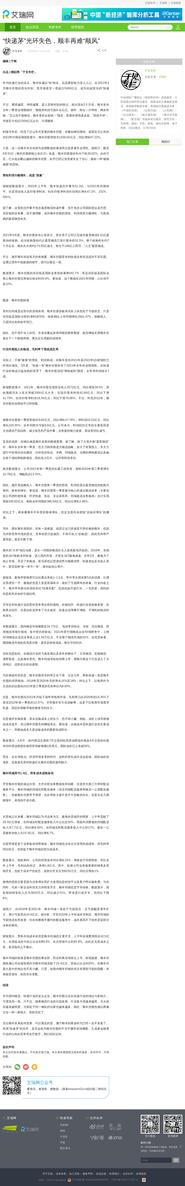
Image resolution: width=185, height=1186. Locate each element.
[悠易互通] (97, 1137)
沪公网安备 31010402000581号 (90, 1179)
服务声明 (88, 1173)
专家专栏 (54, 27)
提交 (175, 1160)
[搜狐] (115, 1126)
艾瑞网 (163, 2)
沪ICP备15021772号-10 (124, 1179)
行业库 (64, 1136)
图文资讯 (65, 1148)
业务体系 (61, 1173)
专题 (62, 1142)
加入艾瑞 (74, 1173)
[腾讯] (35, 1067)
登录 (177, 27)
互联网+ (64, 1124)
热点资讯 (32, 27)
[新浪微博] (97, 1126)
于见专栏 (150, 70)
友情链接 (141, 1173)
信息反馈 (101, 1173)
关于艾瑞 (47, 1173)
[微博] (26, 1067)
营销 (62, 1130)
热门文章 (132, 141)
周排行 (165, 141)
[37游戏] (115, 1137)
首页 (12, 27)
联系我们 (114, 1173)
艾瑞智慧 (176, 2)
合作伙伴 (128, 1173)
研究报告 (77, 27)
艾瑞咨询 (150, 2)
